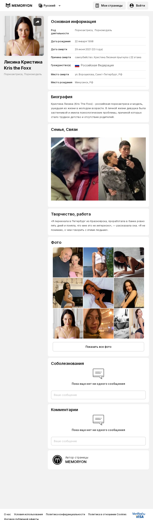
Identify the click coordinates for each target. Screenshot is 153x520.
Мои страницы (112, 5)
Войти (140, 5)
